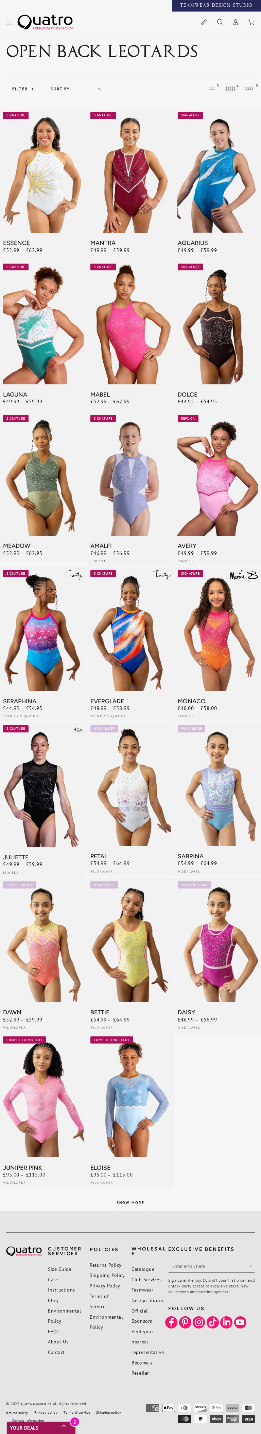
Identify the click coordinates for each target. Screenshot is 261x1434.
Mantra (103, 242)
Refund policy (17, 1413)
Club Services (146, 1279)
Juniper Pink (22, 1167)
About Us (58, 1341)
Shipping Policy (107, 1275)
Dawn (12, 1012)
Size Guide (59, 1269)
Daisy (186, 1012)
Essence (16, 242)
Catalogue (143, 1269)
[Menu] (10, 22)
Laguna (15, 394)
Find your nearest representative (148, 1341)
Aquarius (193, 242)
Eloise (100, 1167)
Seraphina (19, 701)
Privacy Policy (105, 1285)
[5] (249, 89)
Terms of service (77, 1412)
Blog (53, 1300)
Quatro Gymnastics (36, 1404)
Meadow (16, 545)
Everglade (107, 701)
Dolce (187, 394)
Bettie (99, 1012)
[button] (220, 22)
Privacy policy (46, 1412)
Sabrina (191, 856)
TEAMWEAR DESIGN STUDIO (216, 6)
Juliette (16, 857)
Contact (56, 1352)
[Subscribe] (251, 1266)
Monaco (192, 701)
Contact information (28, 1420)
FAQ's (54, 1331)
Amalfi (101, 545)
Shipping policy (108, 1412)
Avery (187, 545)
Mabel (100, 394)
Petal (98, 856)
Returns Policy (106, 1265)
